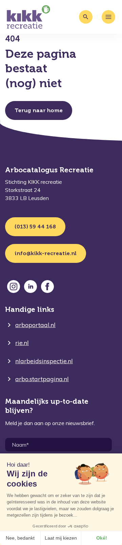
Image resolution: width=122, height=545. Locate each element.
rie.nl (22, 343)
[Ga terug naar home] (28, 17)
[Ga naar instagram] (13, 286)
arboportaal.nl (35, 325)
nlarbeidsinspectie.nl (44, 361)
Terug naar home (39, 110)
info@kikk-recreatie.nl (46, 253)
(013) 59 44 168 (35, 226)
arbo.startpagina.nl (42, 379)
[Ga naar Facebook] (47, 286)
